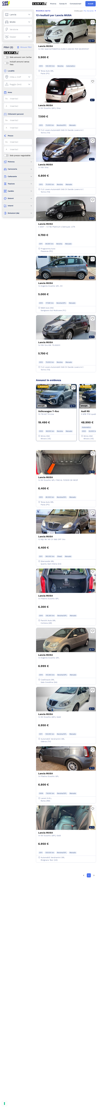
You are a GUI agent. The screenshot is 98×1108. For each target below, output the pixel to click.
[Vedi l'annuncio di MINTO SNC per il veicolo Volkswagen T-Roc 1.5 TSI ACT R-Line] (56, 409)
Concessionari (75, 4)
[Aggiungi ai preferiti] (92, 22)
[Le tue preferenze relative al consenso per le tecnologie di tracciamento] (4, 1103)
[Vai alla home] (6, 3)
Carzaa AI (63, 4)
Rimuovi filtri (26, 47)
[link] (84, 875)
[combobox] (18, 14)
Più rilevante (89, 11)
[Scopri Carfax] (39, 3)
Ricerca (53, 4)
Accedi (90, 4)
